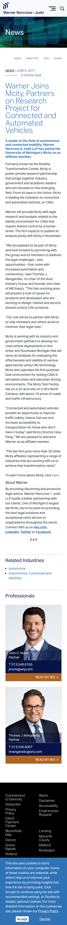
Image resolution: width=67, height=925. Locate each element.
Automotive (17, 568)
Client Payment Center (12, 822)
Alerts (43, 795)
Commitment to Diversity (15, 797)
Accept (22, 919)
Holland (11, 854)
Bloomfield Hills (13, 833)
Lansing (45, 831)
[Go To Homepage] (23, 8)
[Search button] (62, 8)
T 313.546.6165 (21, 664)
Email (18, 58)
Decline (44, 919)
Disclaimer (47, 800)
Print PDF (32, 58)
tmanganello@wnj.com (25, 752)
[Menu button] (52, 8)
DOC (46, 58)
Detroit (10, 840)
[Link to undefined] (33, 632)
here (55, 475)
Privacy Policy (48, 911)
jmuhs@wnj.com (21, 669)
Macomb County (45, 838)
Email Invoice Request (48, 812)
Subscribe (13, 804)
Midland (45, 845)
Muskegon (47, 850)
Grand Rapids (10, 847)
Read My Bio (45, 677)
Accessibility (48, 806)
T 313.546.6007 (21, 747)
